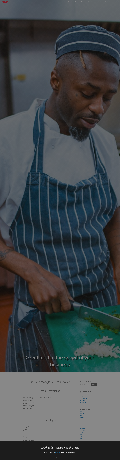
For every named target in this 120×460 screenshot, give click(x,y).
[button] (60, 458)
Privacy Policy (61, 451)
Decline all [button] (64, 454)
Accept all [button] (55, 454)
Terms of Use (57, 452)
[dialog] (60, 450)
